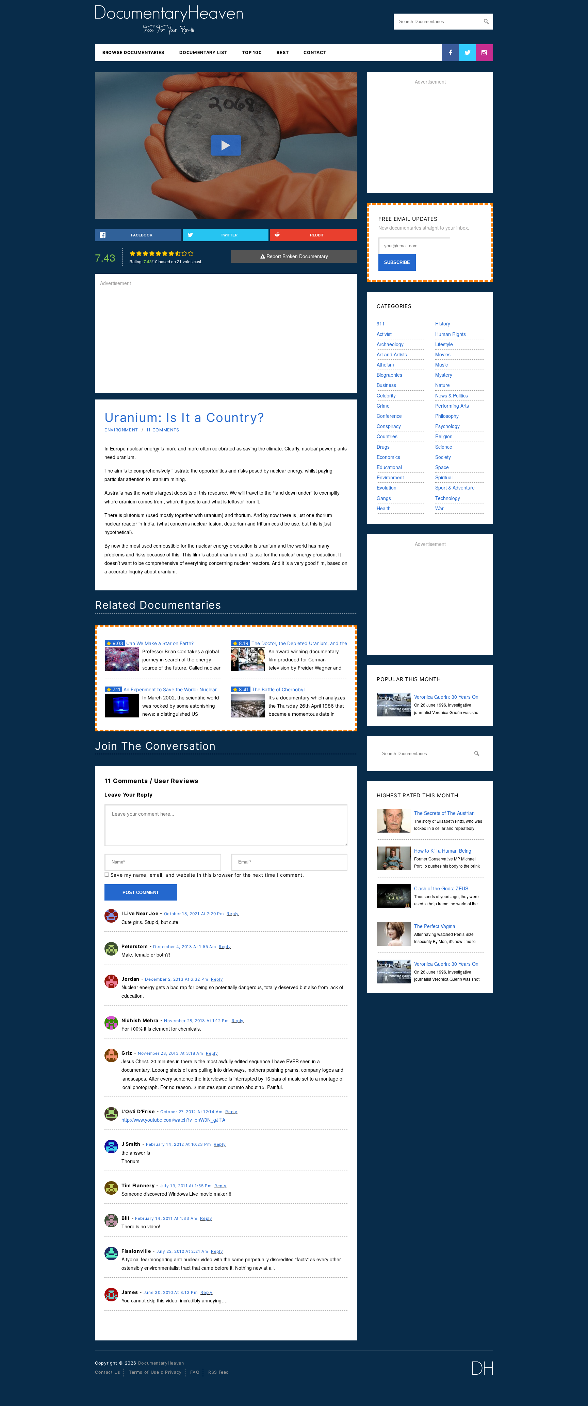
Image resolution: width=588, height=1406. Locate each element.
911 (381, 323)
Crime (383, 405)
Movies (443, 354)
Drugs (383, 446)
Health (384, 508)
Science (443, 446)
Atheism (385, 364)
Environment (121, 429)
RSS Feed (218, 1372)
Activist (384, 334)
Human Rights (450, 334)
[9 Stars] (184, 253)
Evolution (386, 487)
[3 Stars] (145, 253)
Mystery (443, 374)
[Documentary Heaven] (169, 30)
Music (441, 364)
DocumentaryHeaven (161, 1363)
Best (283, 52)
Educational (389, 467)
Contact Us (107, 1372)
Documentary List (203, 52)
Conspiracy (389, 426)
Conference (389, 415)
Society (443, 456)
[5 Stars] (158, 253)
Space (442, 467)
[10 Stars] (191, 253)
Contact (315, 52)
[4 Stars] (152, 253)
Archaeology (390, 344)
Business (386, 384)
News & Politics (451, 395)
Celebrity (386, 395)
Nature (442, 384)
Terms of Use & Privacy (155, 1372)
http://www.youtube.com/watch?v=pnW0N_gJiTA (173, 1119)
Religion (444, 436)
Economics (388, 456)
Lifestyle (444, 344)
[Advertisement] (226, 340)
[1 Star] (132, 253)
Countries (387, 436)
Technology (447, 498)
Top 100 (252, 52)
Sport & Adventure (455, 487)
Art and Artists (392, 354)
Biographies (389, 374)
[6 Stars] (165, 253)
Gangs (384, 498)
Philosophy (447, 415)
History (442, 323)
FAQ (194, 1372)
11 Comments (162, 429)
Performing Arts (452, 405)
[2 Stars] (139, 253)
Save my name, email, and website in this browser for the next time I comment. (207, 875)
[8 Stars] (178, 253)
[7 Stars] (171, 253)
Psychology (447, 426)
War (439, 508)
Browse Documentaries (133, 52)
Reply (233, 913)
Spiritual (444, 477)
